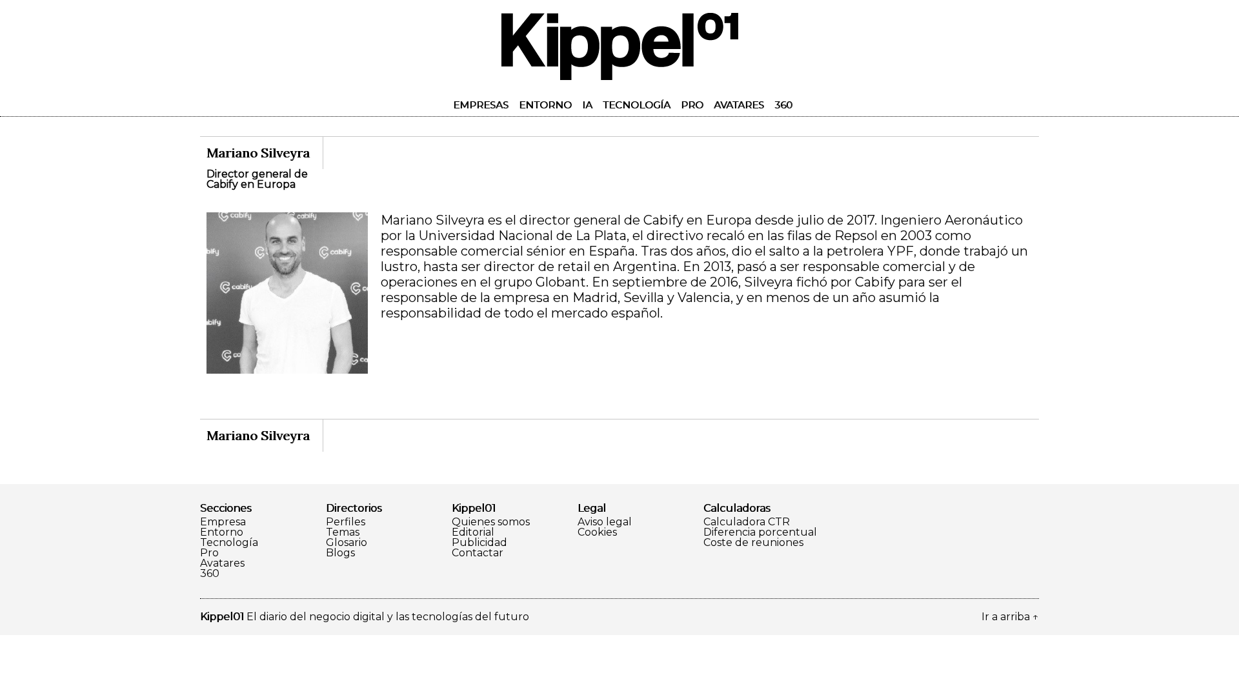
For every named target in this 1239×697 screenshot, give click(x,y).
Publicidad (479, 543)
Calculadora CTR (746, 522)
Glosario (346, 543)
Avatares (739, 105)
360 (783, 105)
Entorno (545, 105)
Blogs (340, 553)
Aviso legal (605, 522)
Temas (342, 532)
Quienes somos (491, 522)
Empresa (223, 522)
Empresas (481, 105)
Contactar (477, 553)
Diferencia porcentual (760, 532)
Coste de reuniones (753, 543)
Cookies (597, 532)
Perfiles (345, 522)
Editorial (473, 532)
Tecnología (636, 105)
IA (587, 105)
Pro (692, 105)
